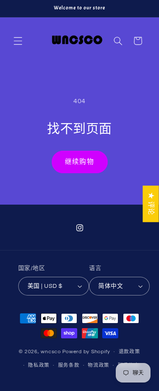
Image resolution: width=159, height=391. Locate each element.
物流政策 (98, 365)
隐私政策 (39, 365)
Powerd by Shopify (86, 351)
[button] (18, 41)
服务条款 (69, 365)
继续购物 (79, 161)
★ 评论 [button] (151, 203)
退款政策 (129, 351)
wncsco (51, 351)
